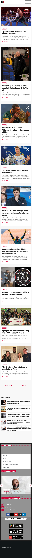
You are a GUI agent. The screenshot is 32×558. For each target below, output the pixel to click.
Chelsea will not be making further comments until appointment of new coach (15, 213)
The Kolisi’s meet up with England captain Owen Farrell (14, 368)
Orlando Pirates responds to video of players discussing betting (15, 293)
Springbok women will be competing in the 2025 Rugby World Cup (15, 332)
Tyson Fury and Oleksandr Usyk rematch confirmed (14, 33)
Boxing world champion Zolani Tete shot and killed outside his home (18, 402)
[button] (10, 496)
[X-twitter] (12, 514)
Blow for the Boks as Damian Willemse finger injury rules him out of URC (15, 130)
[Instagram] (20, 514)
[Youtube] (16, 514)
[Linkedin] (24, 514)
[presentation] (1, 485)
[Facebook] (8, 514)
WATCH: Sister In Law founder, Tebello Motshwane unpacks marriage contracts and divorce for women (18, 422)
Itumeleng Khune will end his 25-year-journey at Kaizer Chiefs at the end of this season (15, 251)
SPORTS (4, 28)
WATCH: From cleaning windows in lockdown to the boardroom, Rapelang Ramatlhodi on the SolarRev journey (19, 428)
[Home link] (2, 2)
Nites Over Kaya (7, 489)
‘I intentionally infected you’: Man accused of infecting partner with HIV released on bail (18, 415)
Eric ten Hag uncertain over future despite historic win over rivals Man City (15, 88)
